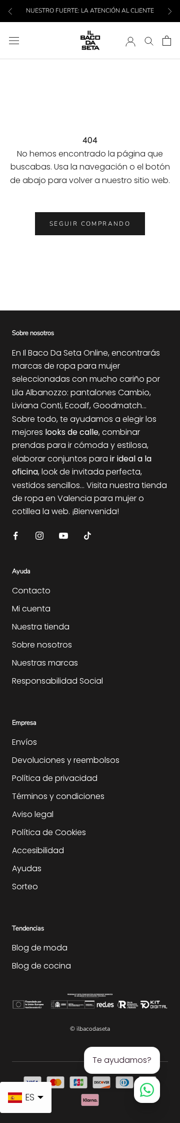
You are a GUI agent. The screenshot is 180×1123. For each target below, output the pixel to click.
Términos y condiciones (58, 796)
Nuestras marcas (45, 663)
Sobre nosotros (42, 645)
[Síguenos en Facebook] (15, 535)
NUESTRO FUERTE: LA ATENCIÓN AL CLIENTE (90, 11)
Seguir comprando (90, 224)
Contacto (31, 590)
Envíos (24, 742)
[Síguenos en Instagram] (39, 535)
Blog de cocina (41, 966)
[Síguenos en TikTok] (87, 535)
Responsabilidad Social (57, 681)
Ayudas (27, 868)
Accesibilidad (38, 850)
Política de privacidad (55, 778)
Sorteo (25, 886)
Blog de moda (40, 947)
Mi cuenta (31, 608)
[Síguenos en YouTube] (63, 535)
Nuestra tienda (41, 626)
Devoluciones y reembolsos (66, 760)
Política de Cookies (49, 832)
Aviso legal (33, 814)
